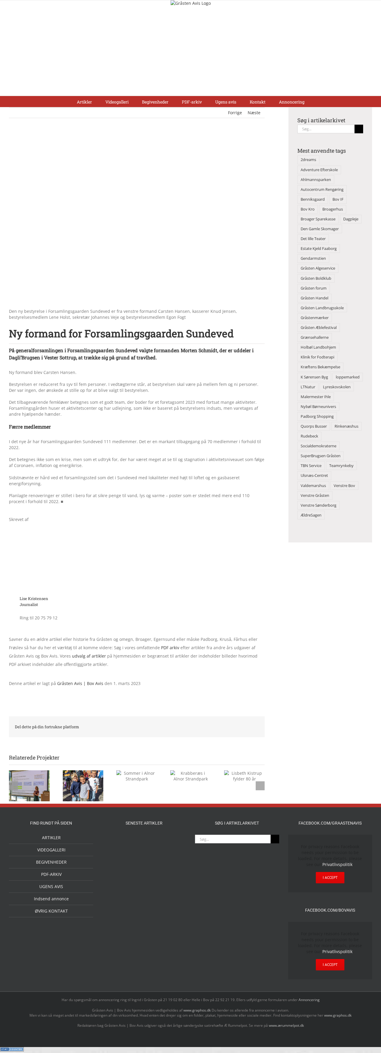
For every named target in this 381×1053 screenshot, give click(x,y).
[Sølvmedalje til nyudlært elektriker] (115, 902)
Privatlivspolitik (337, 864)
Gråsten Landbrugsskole (322, 307)
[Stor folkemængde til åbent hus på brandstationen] (173, 858)
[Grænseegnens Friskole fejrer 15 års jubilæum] (173, 897)
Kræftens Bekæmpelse (320, 366)
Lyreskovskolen (337, 386)
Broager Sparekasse (318, 219)
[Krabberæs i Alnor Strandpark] (115, 863)
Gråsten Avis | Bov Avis (80, 683)
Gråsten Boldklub (316, 278)
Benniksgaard (313, 199)
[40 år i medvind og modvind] (115, 883)
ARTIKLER (51, 837)
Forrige (235, 112)
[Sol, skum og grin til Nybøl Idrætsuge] (134, 921)
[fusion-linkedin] (79, 600)
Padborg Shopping (317, 416)
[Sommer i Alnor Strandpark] (173, 842)
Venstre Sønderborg (318, 505)
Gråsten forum (314, 288)
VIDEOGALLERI (51, 850)
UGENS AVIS (51, 886)
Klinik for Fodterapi (317, 357)
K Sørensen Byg (314, 377)
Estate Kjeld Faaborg (319, 248)
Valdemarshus (313, 485)
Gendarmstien (313, 258)
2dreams (308, 159)
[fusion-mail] (89, 600)
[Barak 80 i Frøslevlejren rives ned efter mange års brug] (173, 922)
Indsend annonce (51, 899)
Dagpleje (350, 219)
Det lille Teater (313, 238)
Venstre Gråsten (315, 495)
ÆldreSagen (311, 515)
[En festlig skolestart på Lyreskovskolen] (115, 922)
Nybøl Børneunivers (318, 406)
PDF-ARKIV (51, 874)
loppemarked (348, 377)
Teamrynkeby (341, 465)
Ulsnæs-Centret (314, 475)
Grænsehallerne (315, 337)
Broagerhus (332, 209)
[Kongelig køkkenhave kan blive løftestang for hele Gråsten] (154, 883)
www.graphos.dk (197, 1010)
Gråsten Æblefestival (319, 327)
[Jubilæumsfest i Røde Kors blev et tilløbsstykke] (115, 842)
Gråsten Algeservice (318, 268)
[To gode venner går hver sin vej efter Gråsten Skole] (173, 882)
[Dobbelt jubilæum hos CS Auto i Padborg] (154, 897)
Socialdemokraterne (318, 446)
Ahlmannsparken (316, 179)
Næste (254, 112)
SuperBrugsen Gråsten (321, 455)
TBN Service (311, 465)
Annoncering (309, 999)
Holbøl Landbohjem (318, 347)
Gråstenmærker (315, 317)
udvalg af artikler (89, 656)
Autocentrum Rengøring (322, 189)
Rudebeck (309, 436)
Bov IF (337, 199)
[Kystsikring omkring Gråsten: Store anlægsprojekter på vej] (134, 842)
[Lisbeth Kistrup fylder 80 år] (134, 860)
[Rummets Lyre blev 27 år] (134, 883)
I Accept (330, 877)
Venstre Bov (344, 485)
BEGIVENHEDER (51, 862)
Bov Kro (308, 209)
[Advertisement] (190, 51)
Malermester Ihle (316, 396)
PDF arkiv (170, 647)
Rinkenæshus (346, 426)
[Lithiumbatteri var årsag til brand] (134, 897)
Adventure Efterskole (319, 169)
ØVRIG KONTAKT (51, 911)
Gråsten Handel (314, 298)
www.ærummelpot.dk (286, 1025)
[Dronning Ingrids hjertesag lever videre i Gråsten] (154, 921)
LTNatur (308, 386)
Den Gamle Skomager (320, 228)
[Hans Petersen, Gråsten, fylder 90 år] (154, 860)
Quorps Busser (314, 426)
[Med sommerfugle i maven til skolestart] (154, 843)
